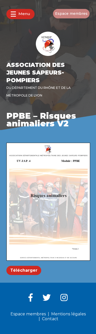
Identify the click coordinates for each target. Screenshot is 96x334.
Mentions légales (68, 314)
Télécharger (23, 270)
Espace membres (71, 13)
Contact (50, 318)
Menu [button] (24, 13)
